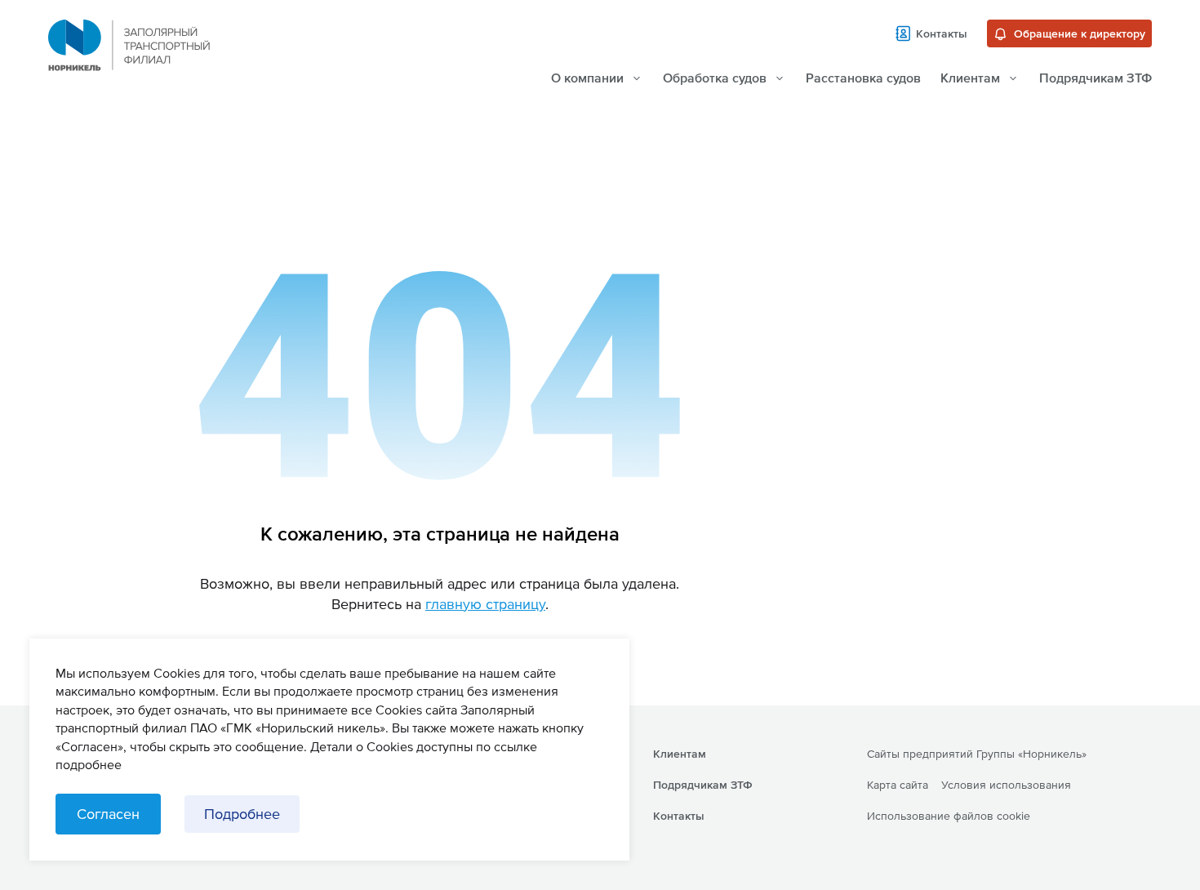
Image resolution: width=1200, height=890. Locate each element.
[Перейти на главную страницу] (129, 65)
